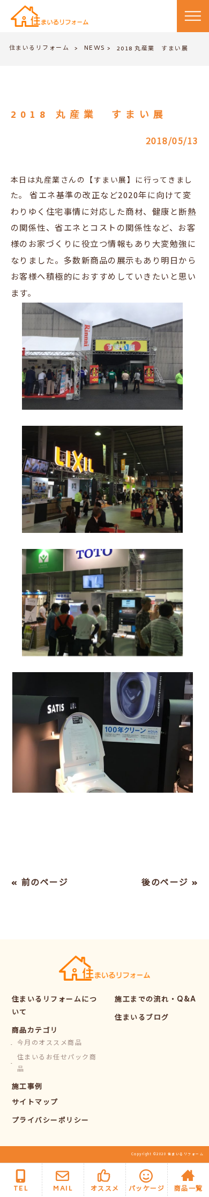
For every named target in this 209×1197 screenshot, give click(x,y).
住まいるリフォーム (39, 48)
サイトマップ (35, 1103)
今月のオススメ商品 (50, 1043)
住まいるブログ (142, 1018)
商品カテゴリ (35, 1031)
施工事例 (27, 1087)
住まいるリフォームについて (55, 1006)
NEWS (95, 48)
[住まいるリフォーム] (49, 16)
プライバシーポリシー (50, 1121)
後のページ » (170, 883)
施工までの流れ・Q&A (156, 1000)
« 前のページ (40, 883)
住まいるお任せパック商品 (57, 1063)
